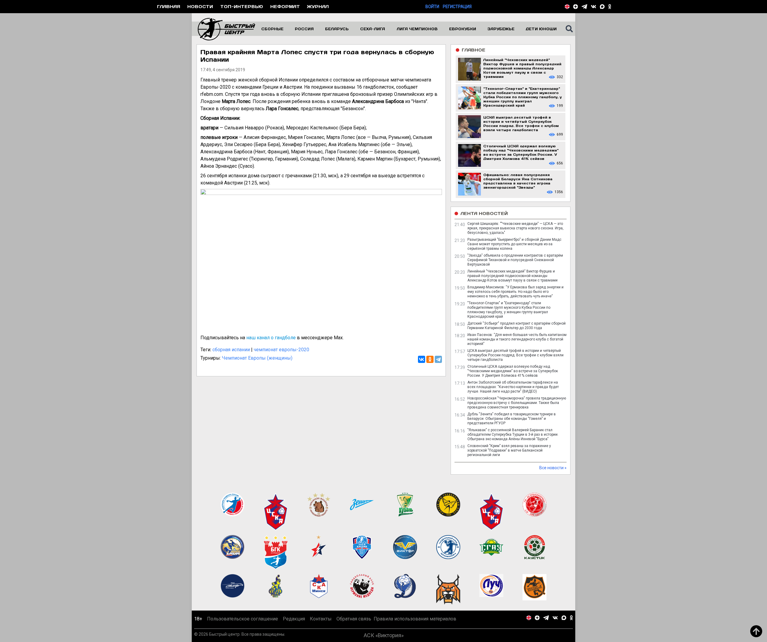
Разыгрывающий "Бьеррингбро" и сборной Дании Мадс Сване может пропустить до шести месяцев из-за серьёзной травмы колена (514, 244)
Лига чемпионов (417, 29)
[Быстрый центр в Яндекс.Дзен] (575, 6)
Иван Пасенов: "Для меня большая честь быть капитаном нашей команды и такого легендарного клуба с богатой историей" (517, 339)
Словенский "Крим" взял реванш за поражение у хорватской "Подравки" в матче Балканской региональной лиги (509, 450)
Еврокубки (462, 29)
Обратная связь (353, 619)
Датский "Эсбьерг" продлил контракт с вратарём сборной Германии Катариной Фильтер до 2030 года (516, 325)
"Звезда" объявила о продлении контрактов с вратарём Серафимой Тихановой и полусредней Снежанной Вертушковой (515, 260)
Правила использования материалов (415, 619)
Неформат (285, 6)
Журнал (318, 6)
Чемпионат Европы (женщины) (257, 358)
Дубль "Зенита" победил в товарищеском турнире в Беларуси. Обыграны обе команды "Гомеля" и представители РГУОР (511, 418)
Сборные (272, 29)
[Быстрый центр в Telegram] (584, 6)
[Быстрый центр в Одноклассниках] (609, 6)
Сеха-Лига (372, 29)
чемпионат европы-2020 (281, 349)
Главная (168, 6)
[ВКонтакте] (421, 359)
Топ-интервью (241, 6)
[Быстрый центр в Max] (602, 6)
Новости (200, 6)
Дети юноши (541, 29)
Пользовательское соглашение (242, 619)
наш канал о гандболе (271, 337)
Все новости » (553, 467)
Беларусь (337, 29)
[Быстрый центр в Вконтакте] (593, 6)
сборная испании (231, 349)
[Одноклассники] (430, 359)
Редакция (294, 619)
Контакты (321, 619)
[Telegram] (438, 359)
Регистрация (457, 6)
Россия (304, 29)
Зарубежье (500, 29)
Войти (432, 6)
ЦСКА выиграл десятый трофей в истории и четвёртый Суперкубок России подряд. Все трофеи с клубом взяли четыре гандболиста (515, 355)
